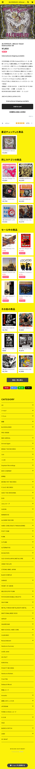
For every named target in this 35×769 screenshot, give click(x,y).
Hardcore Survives (7, 646)
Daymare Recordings (8, 465)
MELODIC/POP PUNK (8, 591)
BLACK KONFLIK (6, 575)
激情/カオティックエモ (7, 701)
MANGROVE (5, 515)
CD (2, 405)
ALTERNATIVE (5, 547)
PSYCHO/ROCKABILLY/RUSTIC (11, 597)
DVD (2, 498)
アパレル (3, 416)
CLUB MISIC (5, 635)
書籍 (2, 421)
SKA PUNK (4, 602)
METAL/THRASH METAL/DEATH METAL (14, 608)
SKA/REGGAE (5, 624)
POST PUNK (5, 531)
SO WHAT (4, 739)
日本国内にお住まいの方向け (17, 112)
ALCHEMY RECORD (7, 520)
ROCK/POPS (5, 553)
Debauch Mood (6, 684)
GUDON (3, 509)
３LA (2, 454)
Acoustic (4, 695)
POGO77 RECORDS (7, 668)
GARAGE (4, 580)
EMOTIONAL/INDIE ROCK (9, 613)
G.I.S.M (3, 717)
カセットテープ (5, 504)
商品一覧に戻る (17, 380)
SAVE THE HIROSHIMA (8, 493)
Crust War (4, 679)
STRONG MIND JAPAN (8, 569)
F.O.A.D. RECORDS (7, 487)
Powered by (15, 751)
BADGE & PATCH (6, 728)
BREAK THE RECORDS (8, 449)
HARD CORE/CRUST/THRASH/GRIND (13, 525)
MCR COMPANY (6, 471)
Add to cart (17, 106)
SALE (3, 723)
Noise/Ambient (6, 640)
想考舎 (3, 476)
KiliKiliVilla (4, 662)
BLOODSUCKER (6, 427)
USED (3, 734)
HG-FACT (4, 657)
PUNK (3, 536)
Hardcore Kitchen (7, 673)
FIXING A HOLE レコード (8, 712)
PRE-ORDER (5, 432)
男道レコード (5, 690)
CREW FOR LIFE (6, 564)
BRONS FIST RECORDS (8, 482)
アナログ (3, 410)
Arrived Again (5, 443)
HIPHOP (4, 619)
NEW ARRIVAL (5, 438)
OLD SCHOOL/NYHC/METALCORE (12, 558)
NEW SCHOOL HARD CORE (10, 629)
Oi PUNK (4, 542)
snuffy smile (5, 651)
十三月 (3, 460)
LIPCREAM (4, 706)
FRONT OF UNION (7, 586)
